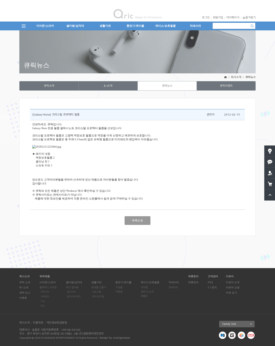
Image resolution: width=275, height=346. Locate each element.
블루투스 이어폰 (48, 287)
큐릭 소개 (24, 282)
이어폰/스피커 (45, 25)
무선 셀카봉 (72, 287)
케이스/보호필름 (165, 25)
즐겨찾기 (250, 17)
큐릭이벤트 (226, 85)
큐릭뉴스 (250, 77)
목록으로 (137, 220)
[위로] (270, 191)
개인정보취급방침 (56, 322)
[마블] (251, 335)
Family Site (229, 324)
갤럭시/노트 (147, 291)
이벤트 (23, 297)
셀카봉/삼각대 (75, 25)
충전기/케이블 (135, 25)
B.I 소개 (23, 287)
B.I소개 (108, 85)
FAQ (210, 282)
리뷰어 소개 (233, 282)
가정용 (118, 287)
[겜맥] (232, 335)
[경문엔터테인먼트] (222, 335)
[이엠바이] (241, 335)
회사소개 (236, 77)
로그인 (206, 17)
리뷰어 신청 (233, 287)
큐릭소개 (49, 85)
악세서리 (195, 25)
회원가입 (218, 17)
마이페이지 (232, 17)
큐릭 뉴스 (24, 292)
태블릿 (144, 296)
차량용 (118, 291)
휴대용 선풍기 (98, 287)
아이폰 (144, 287)
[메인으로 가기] (225, 77)
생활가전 (105, 25)
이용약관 (38, 322)
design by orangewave (115, 337)
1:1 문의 (212, 287)
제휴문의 (193, 282)
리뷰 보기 (231, 292)
